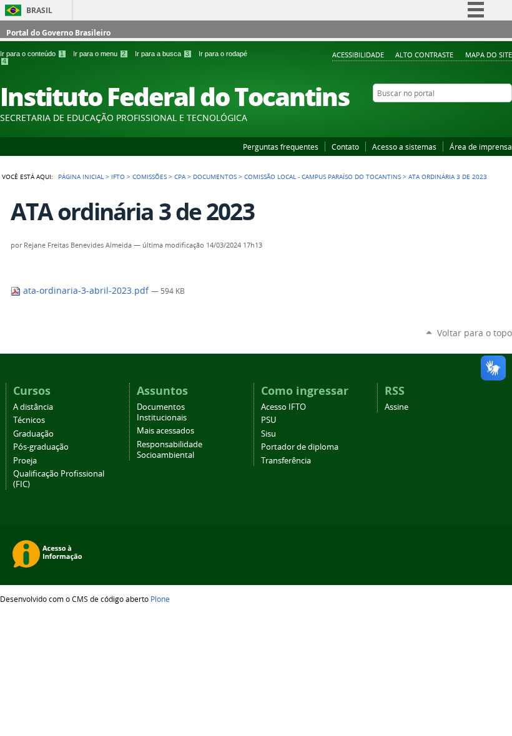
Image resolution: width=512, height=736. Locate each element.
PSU (268, 420)
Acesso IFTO (283, 407)
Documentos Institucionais (162, 412)
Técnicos (29, 420)
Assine (396, 407)
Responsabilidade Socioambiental (169, 449)
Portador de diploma (299, 447)
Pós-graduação (41, 447)
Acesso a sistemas (404, 147)
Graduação (33, 434)
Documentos (215, 176)
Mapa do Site (488, 54)
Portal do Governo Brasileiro (58, 32)
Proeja (25, 460)
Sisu (268, 434)
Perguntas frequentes (280, 147)
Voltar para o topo (474, 333)
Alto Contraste (424, 54)
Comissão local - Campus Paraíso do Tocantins (322, 176)
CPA (179, 176)
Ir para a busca (162, 53)
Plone (160, 599)
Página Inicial (81, 176)
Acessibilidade (358, 54)
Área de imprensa (481, 147)
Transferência (286, 460)
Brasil (39, 10)
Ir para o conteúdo (32, 53)
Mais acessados (165, 430)
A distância (33, 407)
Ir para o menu (99, 53)
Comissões (149, 176)
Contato (345, 147)
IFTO (118, 176)
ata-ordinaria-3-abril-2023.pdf (86, 290)
